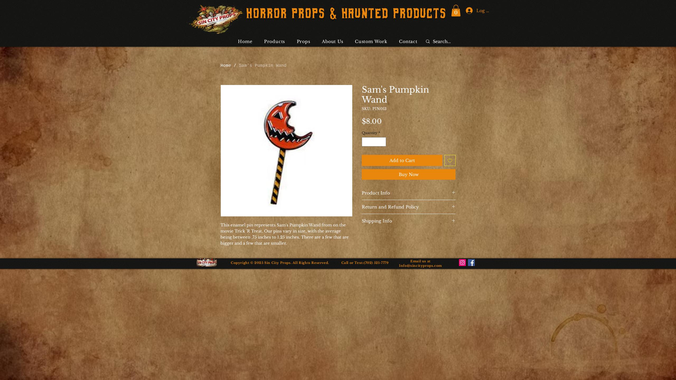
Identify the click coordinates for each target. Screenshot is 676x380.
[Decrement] (366, 141)
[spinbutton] (374, 141)
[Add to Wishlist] (450, 160)
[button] (456, 10)
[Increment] (382, 141)
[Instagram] (462, 262)
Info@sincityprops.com (420, 266)
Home (225, 65)
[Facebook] (471, 262)
